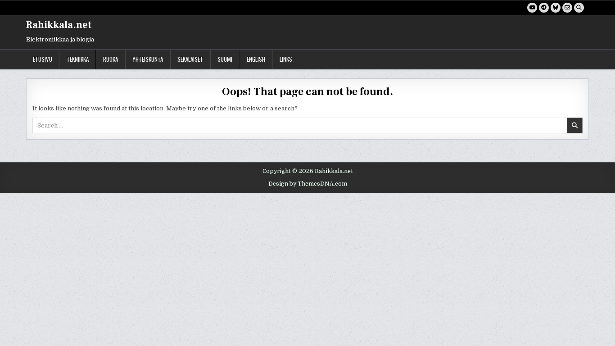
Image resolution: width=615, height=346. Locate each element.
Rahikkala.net (58, 24)
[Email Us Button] (567, 8)
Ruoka (110, 59)
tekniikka (78, 59)
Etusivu (42, 59)
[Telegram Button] (544, 8)
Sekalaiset (190, 59)
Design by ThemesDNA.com (307, 184)
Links (286, 59)
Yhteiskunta (147, 59)
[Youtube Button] (532, 8)
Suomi (224, 59)
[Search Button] (579, 8)
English (256, 59)
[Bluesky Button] (556, 8)
